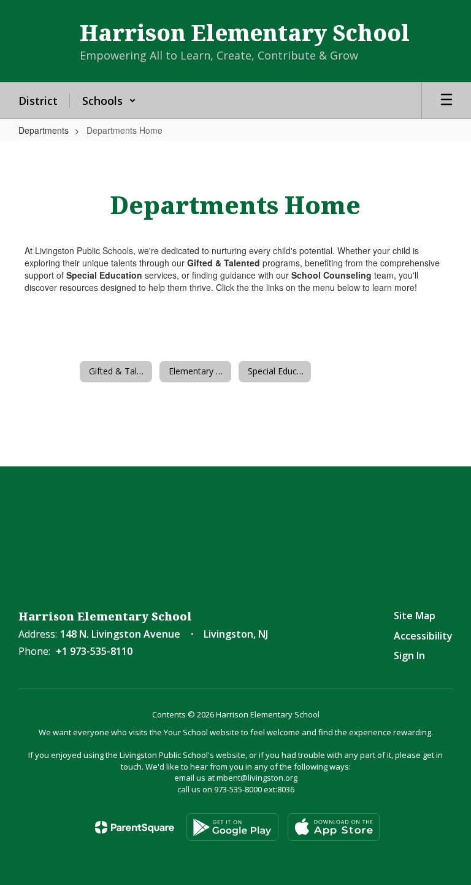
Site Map (414, 615)
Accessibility (423, 636)
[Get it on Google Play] (232, 827)
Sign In (409, 655)
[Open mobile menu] (446, 100)
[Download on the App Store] (334, 827)
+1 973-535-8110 (94, 651)
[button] (109, 100)
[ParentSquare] (134, 827)
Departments (43, 130)
